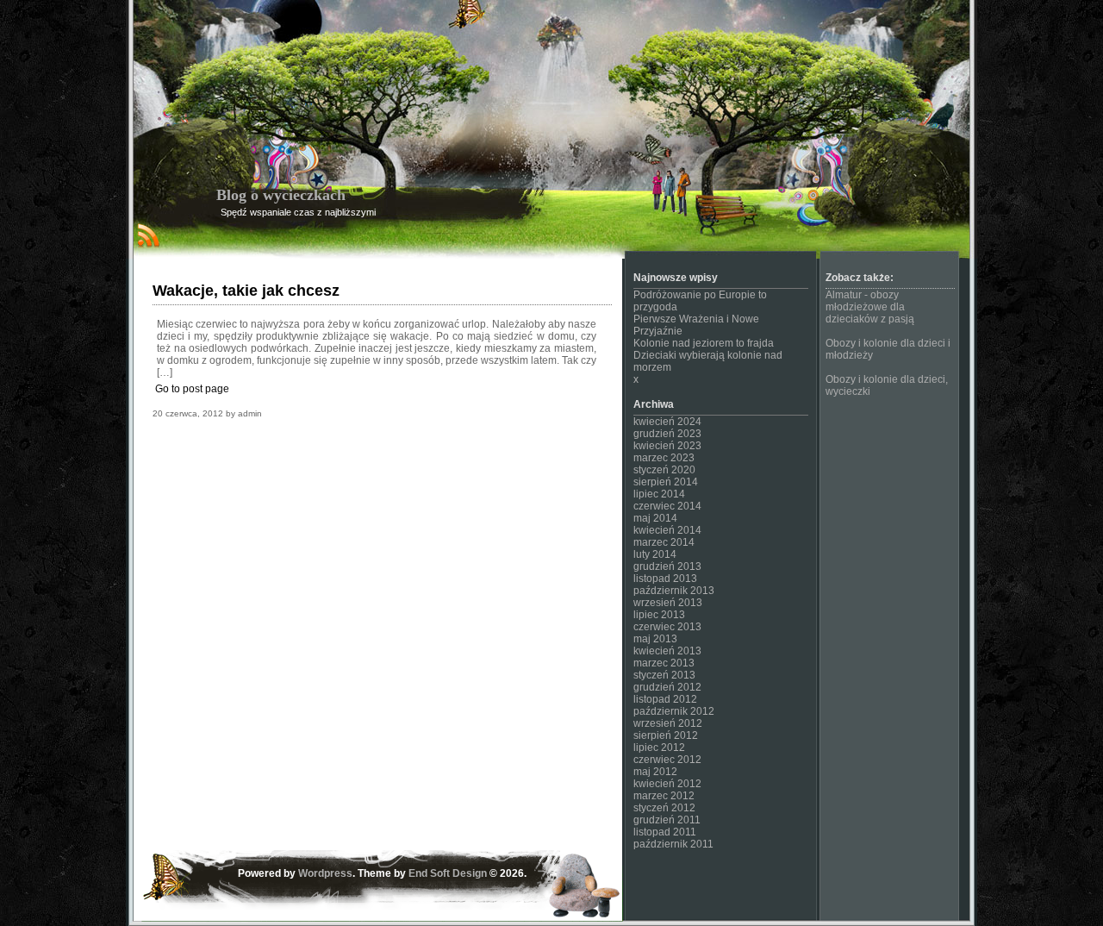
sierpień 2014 (665, 482)
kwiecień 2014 (667, 530)
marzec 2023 (664, 458)
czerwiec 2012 (667, 760)
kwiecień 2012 (667, 784)
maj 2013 (655, 639)
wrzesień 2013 (667, 603)
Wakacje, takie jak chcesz (246, 290)
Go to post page (192, 389)
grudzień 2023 (667, 434)
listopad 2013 (665, 578)
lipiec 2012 (659, 747)
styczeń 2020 (664, 470)
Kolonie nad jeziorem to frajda (703, 343)
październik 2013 (673, 591)
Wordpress (325, 873)
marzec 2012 (664, 796)
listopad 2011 (664, 832)
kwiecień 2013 (667, 651)
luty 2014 (654, 554)
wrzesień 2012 (667, 723)
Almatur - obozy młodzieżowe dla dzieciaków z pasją (870, 307)
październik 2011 (673, 844)
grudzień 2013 (667, 566)
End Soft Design (447, 873)
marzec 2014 (664, 542)
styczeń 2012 (664, 808)
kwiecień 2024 (667, 422)
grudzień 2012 (667, 687)
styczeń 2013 (664, 675)
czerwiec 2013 (667, 627)
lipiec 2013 (659, 615)
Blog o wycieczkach (281, 194)
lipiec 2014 (659, 494)
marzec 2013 (664, 663)
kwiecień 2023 (667, 446)
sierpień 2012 (665, 735)
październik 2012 (673, 711)
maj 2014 (655, 518)
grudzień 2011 (667, 820)
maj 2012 (655, 772)
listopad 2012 (665, 699)
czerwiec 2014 (667, 506)
